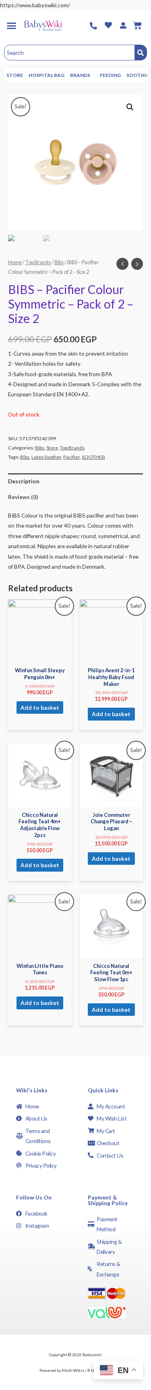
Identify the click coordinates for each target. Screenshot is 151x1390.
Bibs (59, 262)
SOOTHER (93, 457)
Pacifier (71, 457)
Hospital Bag (46, 75)
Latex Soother (46, 457)
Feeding (110, 75)
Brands (80, 75)
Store (14, 75)
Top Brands (38, 262)
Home (15, 262)
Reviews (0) (23, 496)
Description (23, 481)
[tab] (75, 481)
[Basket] (137, 25)
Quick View (40, 656)
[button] (11, 25)
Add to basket (40, 707)
